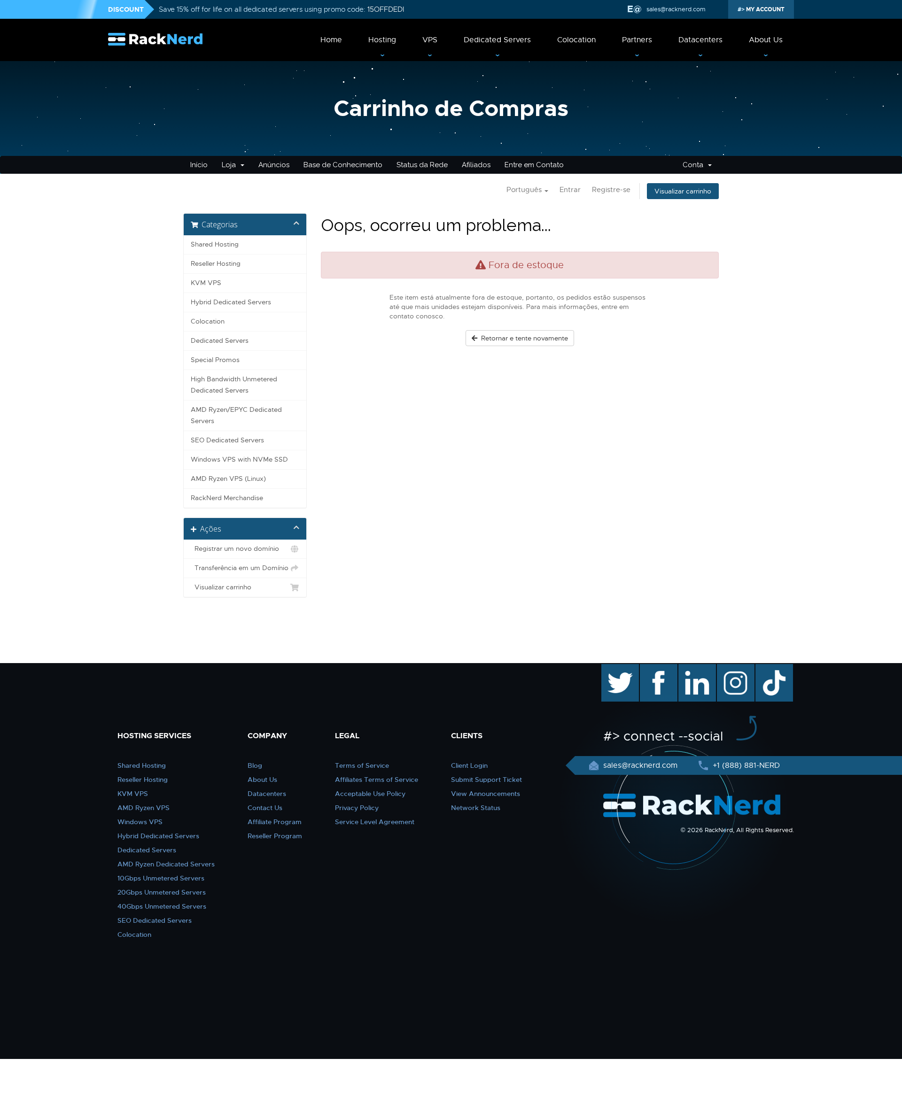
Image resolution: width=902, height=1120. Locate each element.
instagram (734, 668)
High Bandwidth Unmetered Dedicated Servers (234, 384)
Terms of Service (362, 765)
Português (525, 189)
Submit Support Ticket (486, 779)
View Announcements (485, 793)
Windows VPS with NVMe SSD (239, 459)
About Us (766, 40)
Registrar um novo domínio (235, 549)
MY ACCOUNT (765, 9)
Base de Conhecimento (342, 165)
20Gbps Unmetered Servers (161, 892)
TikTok (767, 668)
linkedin (692, 668)
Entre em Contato (534, 165)
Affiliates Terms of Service (376, 779)
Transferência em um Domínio (239, 568)
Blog (255, 765)
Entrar (570, 189)
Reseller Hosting (216, 264)
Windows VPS (140, 822)
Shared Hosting (215, 244)
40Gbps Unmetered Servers (161, 906)
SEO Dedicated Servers (227, 440)
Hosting (382, 40)
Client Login (469, 765)
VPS (429, 40)
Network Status (475, 807)
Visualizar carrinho (682, 191)
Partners (637, 40)
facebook (657, 668)
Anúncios (273, 165)
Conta (695, 165)
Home (331, 40)
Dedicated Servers (497, 40)
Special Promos (215, 360)
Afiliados (476, 165)
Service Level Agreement (374, 822)
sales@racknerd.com (676, 9)
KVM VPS (206, 283)
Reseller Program (275, 836)
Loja (231, 165)
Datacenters (700, 40)
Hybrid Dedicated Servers (231, 302)
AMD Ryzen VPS (143, 807)
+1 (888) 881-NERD (745, 765)
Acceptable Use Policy (370, 793)
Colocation (576, 40)
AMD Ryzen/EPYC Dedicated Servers (236, 415)
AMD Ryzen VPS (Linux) (228, 479)
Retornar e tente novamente (522, 338)
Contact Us (265, 807)
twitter (613, 668)
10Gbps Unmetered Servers (160, 878)
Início (199, 165)
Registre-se (611, 189)
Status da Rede (422, 165)
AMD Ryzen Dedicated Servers (166, 864)
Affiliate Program (275, 822)
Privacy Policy (357, 807)
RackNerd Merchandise (227, 498)
